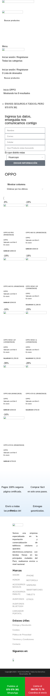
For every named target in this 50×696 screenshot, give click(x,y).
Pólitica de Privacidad (21, 634)
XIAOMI (15, 575)
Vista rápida (6, 228)
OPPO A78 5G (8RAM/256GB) (13, 445)
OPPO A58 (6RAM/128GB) (12, 393)
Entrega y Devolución (21, 625)
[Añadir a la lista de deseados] (13, 228)
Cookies (16, 630)
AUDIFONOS (18, 599)
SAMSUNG (31, 585)
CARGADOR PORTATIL (18, 612)
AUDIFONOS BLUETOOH (18, 605)
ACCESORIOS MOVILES (18, 585)
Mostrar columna (16, 184)
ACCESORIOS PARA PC (18, 593)
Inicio (6, 90)
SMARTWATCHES (32, 590)
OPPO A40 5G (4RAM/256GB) (13, 286)
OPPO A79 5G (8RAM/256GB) (36, 393)
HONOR (16, 580)
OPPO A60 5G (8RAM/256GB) (36, 232)
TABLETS (30, 594)
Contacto (16, 644)
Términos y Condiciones (23, 639)
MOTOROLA (32, 580)
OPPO (5, 240)
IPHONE (30, 575)
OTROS (29, 599)
